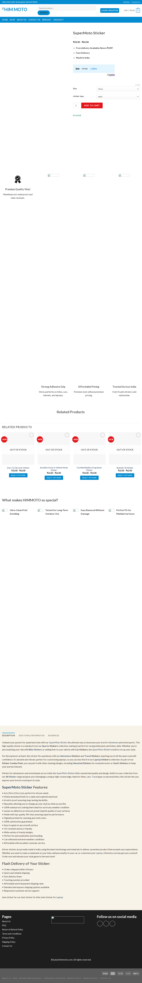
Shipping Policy (8, 942)
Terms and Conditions (11, 934)
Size (75, 89)
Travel (87, 756)
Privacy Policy (8, 938)
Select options (18, 475)
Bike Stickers (35, 749)
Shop (12, 20)
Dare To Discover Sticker (18, 468)
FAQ (4, 925)
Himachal (78, 763)
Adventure (113, 742)
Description (8, 735)
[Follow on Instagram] (106, 923)
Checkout (58, 20)
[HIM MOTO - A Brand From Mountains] (17, 10)
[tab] (8, 735)
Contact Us (135, 2)
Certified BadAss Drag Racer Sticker (89, 468)
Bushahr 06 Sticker (125, 468)
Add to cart (92, 105)
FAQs (15, 978)
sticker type (78, 96)
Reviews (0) (53, 735)
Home (5, 20)
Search (43, 13)
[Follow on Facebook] (69, 2)
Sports (45, 746)
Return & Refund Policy (12, 929)
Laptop (97, 759)
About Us (21, 20)
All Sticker (11, 776)
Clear (137, 85)
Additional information (32, 735)
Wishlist (126, 2)
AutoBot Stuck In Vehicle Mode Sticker (54, 468)
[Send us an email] (72, 2)
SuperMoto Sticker (58, 742)
